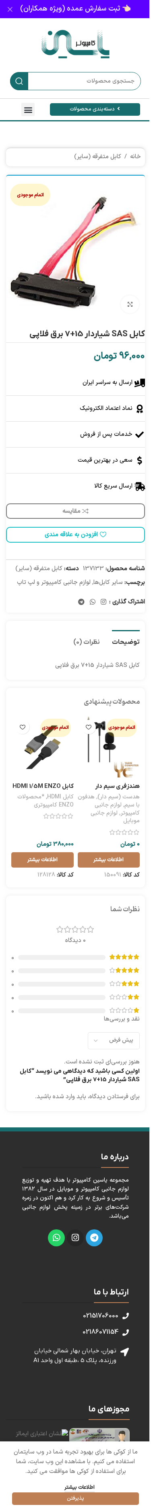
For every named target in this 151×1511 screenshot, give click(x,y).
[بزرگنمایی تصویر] (130, 304)
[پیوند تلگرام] (81, 602)
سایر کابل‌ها (108, 582)
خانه (135, 156)
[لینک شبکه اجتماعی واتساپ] (92, 602)
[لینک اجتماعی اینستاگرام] (103, 602)
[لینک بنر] (75, 9)
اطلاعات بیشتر (79, 1487)
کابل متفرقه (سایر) (97, 156)
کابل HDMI (60, 797)
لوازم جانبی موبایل (115, 817)
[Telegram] (94, 1237)
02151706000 (100, 1316)
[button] (28, 109)
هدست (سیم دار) (118, 797)
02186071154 (100, 1332)
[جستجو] (19, 81)
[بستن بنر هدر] (10, 9)
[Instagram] (75, 1237)
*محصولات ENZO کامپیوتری (45, 801)
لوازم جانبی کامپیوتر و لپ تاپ (54, 582)
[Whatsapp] (56, 1237)
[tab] (126, 641)
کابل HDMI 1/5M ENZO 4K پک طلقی (43, 790)
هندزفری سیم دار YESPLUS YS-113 (116, 790)
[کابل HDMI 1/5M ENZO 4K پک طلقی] (42, 747)
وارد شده (64, 1096)
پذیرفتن (75, 1498)
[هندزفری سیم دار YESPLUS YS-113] (109, 747)
